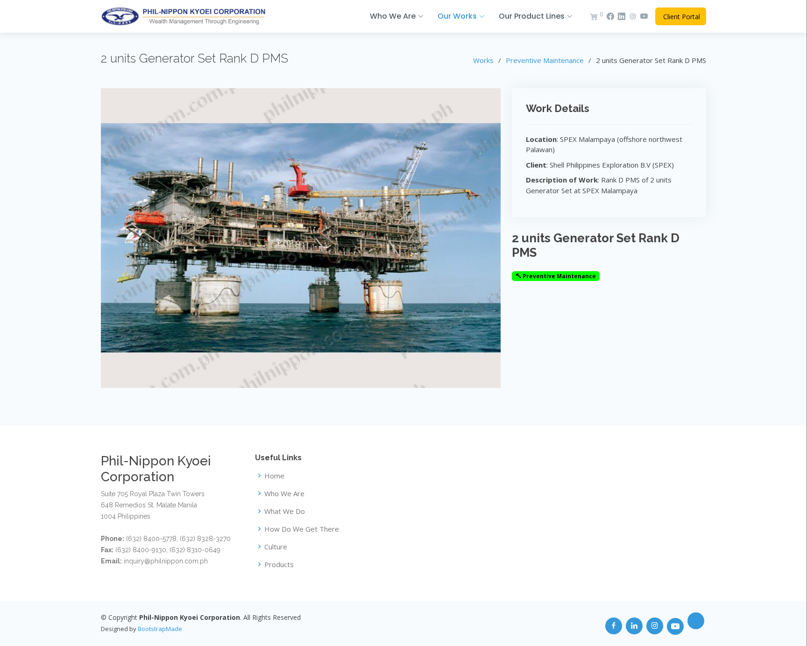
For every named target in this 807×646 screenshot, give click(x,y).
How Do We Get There (301, 529)
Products (279, 564)
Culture (275, 546)
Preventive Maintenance (545, 60)
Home (274, 475)
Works (483, 60)
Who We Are (284, 493)
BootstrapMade (160, 629)
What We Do (284, 511)
